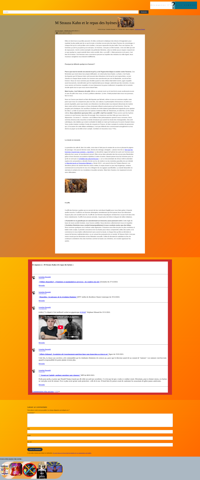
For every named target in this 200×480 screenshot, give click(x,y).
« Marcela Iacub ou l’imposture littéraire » (79, 163)
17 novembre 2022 (43, 308)
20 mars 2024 (41, 278)
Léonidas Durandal (45, 277)
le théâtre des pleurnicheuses (89, 159)
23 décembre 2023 (42, 293)
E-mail (29, 435)
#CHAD (83, 312)
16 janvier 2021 (42, 350)
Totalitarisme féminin (140, 29)
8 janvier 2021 (42, 371)
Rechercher (144, 12)
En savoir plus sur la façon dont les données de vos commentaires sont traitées (72, 453)
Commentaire (31, 412)
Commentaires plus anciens (43, 391)
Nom (28, 429)
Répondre (42, 285)
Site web (29, 442)
